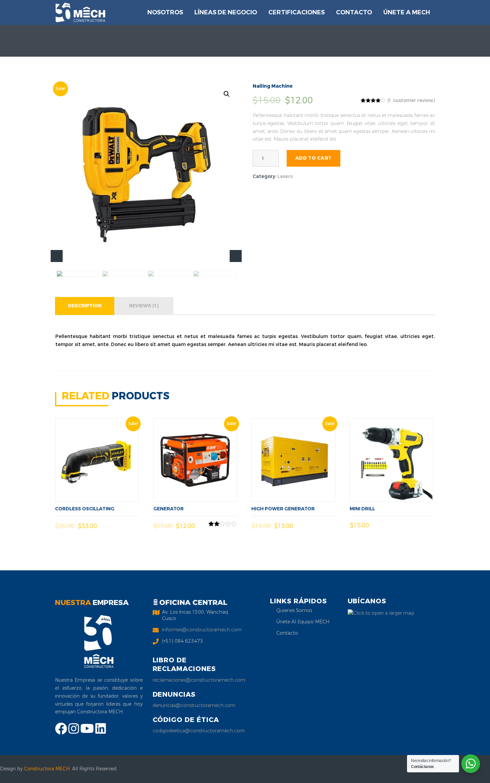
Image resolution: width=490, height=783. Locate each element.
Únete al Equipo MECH (302, 622)
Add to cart (313, 158)
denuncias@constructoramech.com (194, 705)
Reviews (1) (144, 306)
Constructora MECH (47, 769)
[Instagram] (74, 731)
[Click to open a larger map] (381, 613)
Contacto (287, 633)
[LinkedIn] (100, 731)
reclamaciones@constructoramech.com (199, 680)
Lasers (285, 176)
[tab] (84, 306)
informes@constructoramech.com (202, 630)
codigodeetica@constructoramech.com (199, 731)
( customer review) (411, 100)
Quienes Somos (294, 610)
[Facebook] (61, 731)
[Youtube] (87, 731)
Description (85, 306)
